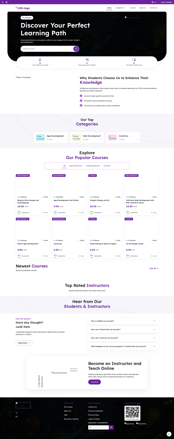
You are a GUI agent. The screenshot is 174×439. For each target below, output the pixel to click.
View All (152, 268)
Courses (133, 8)
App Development (75, 166)
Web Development (93, 166)
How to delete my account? (102, 321)
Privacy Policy (93, 415)
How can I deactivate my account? (105, 329)
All (64, 166)
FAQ (65, 415)
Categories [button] (119, 8)
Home (109, 8)
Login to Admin (94, 419)
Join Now (94, 382)
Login (163, 2)
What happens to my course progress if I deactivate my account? (118, 346)
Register (169, 2)
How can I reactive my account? (104, 338)
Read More (23, 343)
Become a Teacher (71, 419)
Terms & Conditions (95, 411)
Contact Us (153, 8)
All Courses (68, 407)
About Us (142, 8)
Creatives (107, 166)
